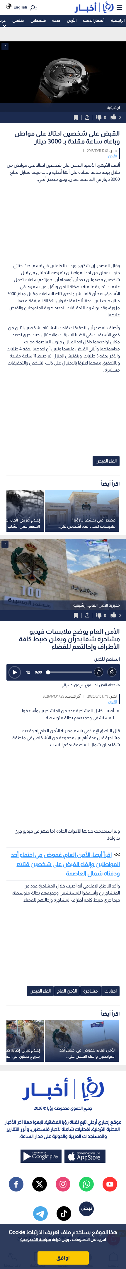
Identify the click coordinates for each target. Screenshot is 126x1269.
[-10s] (98, 672)
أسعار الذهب (93, 20)
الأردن (71, 20)
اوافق (63, 1258)
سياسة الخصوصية (35, 1239)
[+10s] (112, 672)
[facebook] (16, 1184)
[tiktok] (64, 1213)
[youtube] (110, 1184)
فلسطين (38, 20)
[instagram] (63, 1184)
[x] (39, 1184)
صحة (56, 20)
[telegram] (40, 1213)
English (20, 7)
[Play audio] (14, 672)
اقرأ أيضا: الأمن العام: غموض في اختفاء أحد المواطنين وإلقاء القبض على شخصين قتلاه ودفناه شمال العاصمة (65, 864)
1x (28, 672)
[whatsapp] (86, 1184)
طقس (18, 20)
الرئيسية (118, 20)
